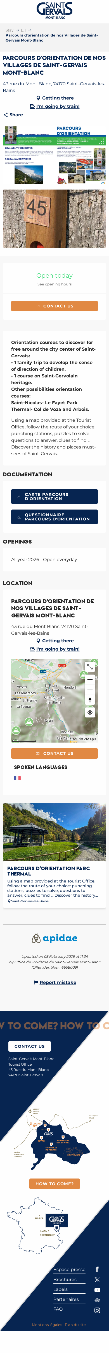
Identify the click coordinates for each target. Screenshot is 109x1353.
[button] (54, 155)
